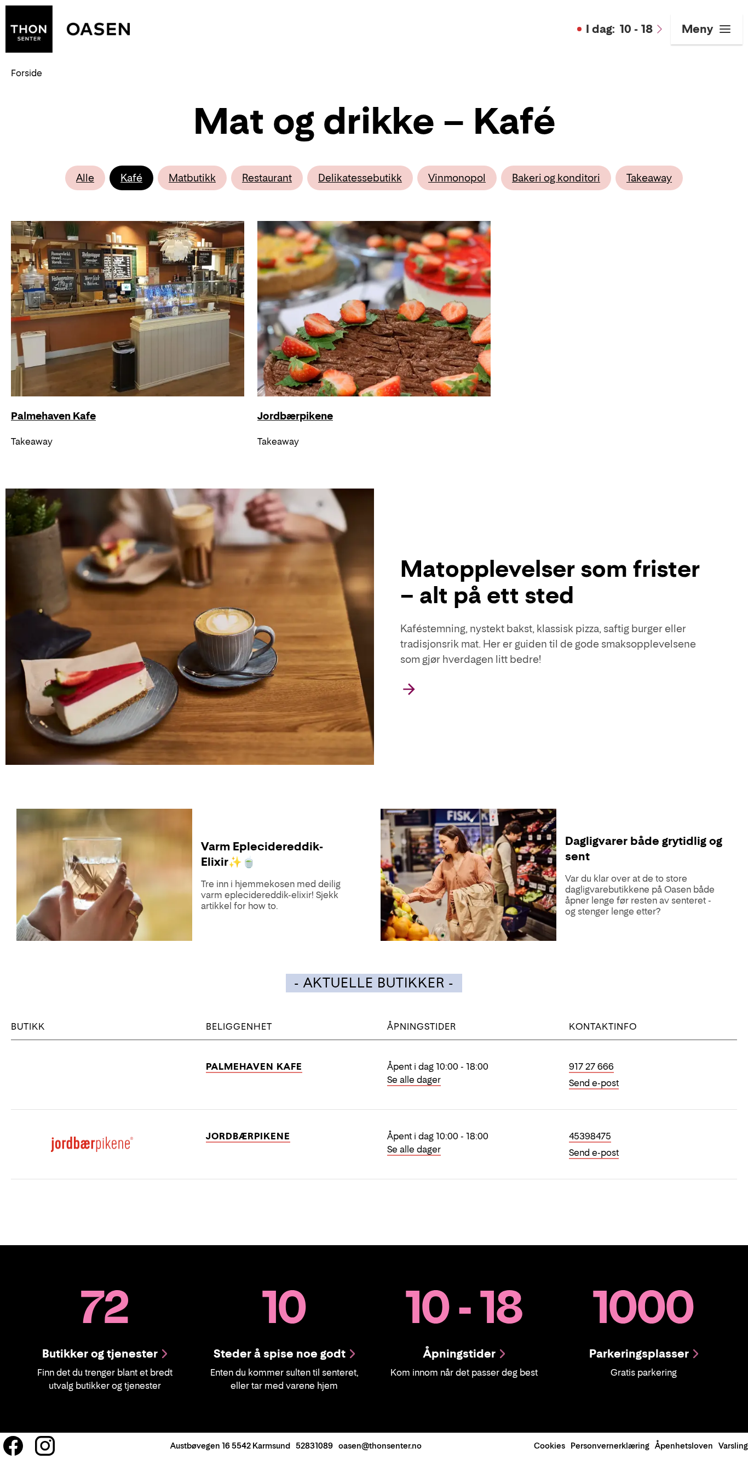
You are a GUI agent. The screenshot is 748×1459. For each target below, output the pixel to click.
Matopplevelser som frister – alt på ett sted (550, 581)
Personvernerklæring (610, 1445)
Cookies (549, 1445)
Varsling (733, 1445)
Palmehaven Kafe (254, 1066)
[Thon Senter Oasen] (67, 27)
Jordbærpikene (248, 1136)
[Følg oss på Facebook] (13, 1446)
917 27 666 (591, 1066)
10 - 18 (619, 29)
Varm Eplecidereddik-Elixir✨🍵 (262, 854)
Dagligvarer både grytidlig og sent (643, 848)
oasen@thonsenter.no (380, 1445)
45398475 (590, 1136)
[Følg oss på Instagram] (45, 1446)
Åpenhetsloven (684, 1445)
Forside (26, 72)
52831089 (314, 1445)
